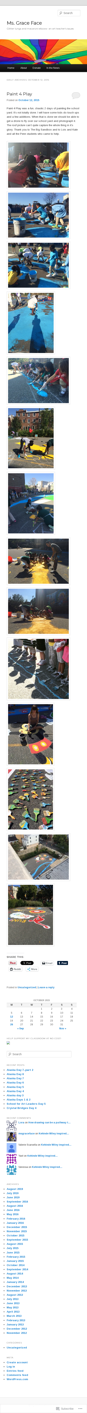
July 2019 (12, 1193)
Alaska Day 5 (15, 1086)
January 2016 (15, 1222)
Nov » (62, 1028)
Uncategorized (27, 987)
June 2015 (13, 1252)
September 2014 (17, 1269)
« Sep (20, 1028)
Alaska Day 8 (15, 1074)
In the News (53, 68)
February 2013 (16, 1320)
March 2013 (14, 1315)
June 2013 (13, 1303)
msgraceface (26, 1133)
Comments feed (17, 1375)
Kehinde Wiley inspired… (54, 1133)
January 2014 (15, 1282)
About (23, 68)
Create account (17, 1362)
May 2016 (12, 1214)
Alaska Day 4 (15, 1091)
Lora (21, 1122)
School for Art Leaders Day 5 (26, 1103)
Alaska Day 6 (15, 1082)
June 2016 (13, 1210)
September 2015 (17, 1239)
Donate (37, 68)
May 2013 (12, 1307)
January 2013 (15, 1324)
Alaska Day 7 (15, 1078)
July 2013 (12, 1299)
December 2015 (17, 1227)
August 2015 (15, 1243)
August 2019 (15, 1188)
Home (10, 68)
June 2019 (13, 1197)
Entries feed (15, 1370)
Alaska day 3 (15, 1095)
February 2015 (16, 1256)
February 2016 (16, 1218)
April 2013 (13, 1311)
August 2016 (15, 1205)
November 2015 (17, 1231)
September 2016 (17, 1201)
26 (11, 1024)
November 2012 (17, 1332)
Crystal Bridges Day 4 (21, 1108)
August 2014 (15, 1273)
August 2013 (15, 1294)
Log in (11, 1366)
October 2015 (15, 1235)
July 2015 (12, 1248)
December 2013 (17, 1286)
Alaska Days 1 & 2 (18, 1099)
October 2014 (15, 1265)
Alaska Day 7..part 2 (20, 1069)
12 (11, 1016)
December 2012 (17, 1328)
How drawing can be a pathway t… (49, 1122)
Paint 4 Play (19, 93)
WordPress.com (17, 1379)
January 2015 (15, 1260)
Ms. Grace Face (24, 23)
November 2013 (17, 1290)
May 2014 (12, 1277)
